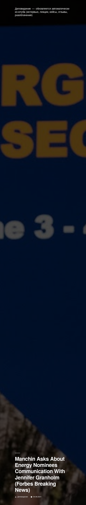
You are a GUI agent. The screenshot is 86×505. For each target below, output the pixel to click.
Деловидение (23, 8)
